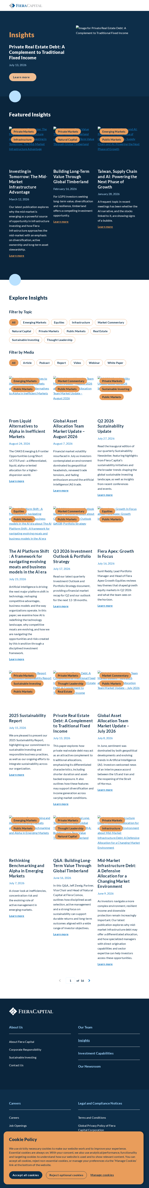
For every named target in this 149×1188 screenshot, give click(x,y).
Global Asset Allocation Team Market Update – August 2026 (69, 428)
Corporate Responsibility (25, 1049)
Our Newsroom (89, 1066)
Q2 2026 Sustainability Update (111, 426)
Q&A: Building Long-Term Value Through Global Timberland (72, 865)
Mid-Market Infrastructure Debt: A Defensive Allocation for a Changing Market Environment (117, 873)
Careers (15, 1103)
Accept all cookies (26, 1175)
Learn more (24, 77)
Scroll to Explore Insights (15, 280)
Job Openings (18, 1125)
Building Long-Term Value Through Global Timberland (71, 176)
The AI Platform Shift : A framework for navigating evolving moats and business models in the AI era (29, 561)
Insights (84, 1040)
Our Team (85, 1027)
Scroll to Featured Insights (15, 96)
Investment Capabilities (96, 1053)
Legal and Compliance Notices (100, 1103)
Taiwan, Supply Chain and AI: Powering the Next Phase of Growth (117, 179)
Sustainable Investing (22, 1057)
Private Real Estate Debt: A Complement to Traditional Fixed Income (73, 723)
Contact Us (16, 1065)
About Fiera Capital (21, 1041)
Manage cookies (102, 1175)
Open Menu (137, 5)
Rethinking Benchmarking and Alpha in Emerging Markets (26, 868)
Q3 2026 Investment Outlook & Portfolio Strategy (72, 556)
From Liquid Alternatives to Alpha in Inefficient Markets (27, 428)
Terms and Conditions (92, 1117)
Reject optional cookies (66, 1175)
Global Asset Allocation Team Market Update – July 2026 (113, 723)
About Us (16, 1027)
